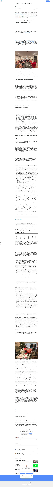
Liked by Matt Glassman (19, 450)
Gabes (33, 42)
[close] (32, 465)
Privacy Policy (31, 475)
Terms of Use (29, 434)
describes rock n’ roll (27, 32)
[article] (26, 461)
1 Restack (22, 437)
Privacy (26, 482)
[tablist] (18, 444)
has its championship (22, 16)
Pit (27, 40)
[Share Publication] (45, 1)
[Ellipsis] (37, 449)
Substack (23, 485)
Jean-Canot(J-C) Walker (19, 449)
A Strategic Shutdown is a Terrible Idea (20, 460)
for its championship (23, 14)
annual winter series (18, 13)
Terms (28, 482)
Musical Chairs (17, 40)
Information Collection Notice (26, 475)
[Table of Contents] (0, 243)
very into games (21, 81)
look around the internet (20, 90)
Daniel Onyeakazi (18, 453)
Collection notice (30, 482)
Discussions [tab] (20, 458)
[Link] (14, 22)
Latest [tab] (17, 458)
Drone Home (21, 42)
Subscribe (26, 473)
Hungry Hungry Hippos (31, 41)
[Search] (44, 1)
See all (16, 473)
